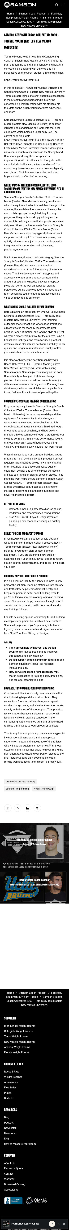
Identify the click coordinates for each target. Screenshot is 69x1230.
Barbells (8, 1098)
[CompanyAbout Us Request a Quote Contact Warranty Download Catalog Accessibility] (14, 1202)
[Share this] (8, 808)
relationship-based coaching (20, 781)
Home (10, 13)
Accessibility (11, 1189)
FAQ (6, 1138)
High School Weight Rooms (19, 1025)
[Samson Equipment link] (20, 5)
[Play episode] (52, 1224)
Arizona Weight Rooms (17, 1047)
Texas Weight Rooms (16, 1036)
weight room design (44, 788)
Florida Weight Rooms (16, 1052)
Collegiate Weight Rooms (18, 1031)
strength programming (17, 788)
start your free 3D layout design (34, 558)
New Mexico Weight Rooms (19, 1041)
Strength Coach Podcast (32, 13)
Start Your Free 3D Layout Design (28, 517)
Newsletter (10, 1127)
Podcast (8, 1122)
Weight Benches (13, 1076)
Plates (7, 1092)
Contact (8, 1173)
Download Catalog (14, 1184)
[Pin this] (37, 808)
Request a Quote (13, 1168)
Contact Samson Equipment (25, 509)
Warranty (9, 1179)
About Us (9, 1163)
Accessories (11, 1082)
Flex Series (10, 1087)
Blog (6, 1117)
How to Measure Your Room (20, 1143)
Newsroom (10, 1133)
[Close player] (64, 1223)
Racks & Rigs (11, 1071)
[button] (63, 4)
